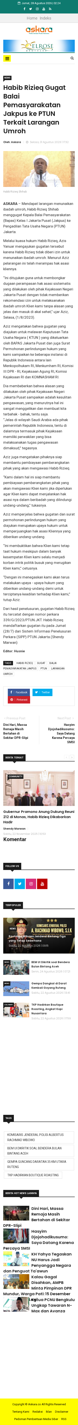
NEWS (7, 78)
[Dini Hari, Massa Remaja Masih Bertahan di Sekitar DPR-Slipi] (16, 1213)
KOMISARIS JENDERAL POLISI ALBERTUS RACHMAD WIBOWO (35, 1137)
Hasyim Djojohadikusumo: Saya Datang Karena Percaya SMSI (38, 1240)
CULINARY (8, 1005)
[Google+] (37, 9)
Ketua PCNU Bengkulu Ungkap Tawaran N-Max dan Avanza (53, 1305)
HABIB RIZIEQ (24, 663)
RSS (64, 1419)
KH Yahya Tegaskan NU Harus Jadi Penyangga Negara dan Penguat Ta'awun (37, 1262)
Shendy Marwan (14, 828)
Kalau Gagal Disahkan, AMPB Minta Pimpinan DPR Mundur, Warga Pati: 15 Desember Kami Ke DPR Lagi (37, 1288)
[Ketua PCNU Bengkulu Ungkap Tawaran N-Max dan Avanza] (16, 1304)
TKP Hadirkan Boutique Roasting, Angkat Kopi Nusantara (47, 1009)
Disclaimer (61, 1411)
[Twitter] (31, 9)
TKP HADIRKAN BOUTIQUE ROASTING (33, 1175)
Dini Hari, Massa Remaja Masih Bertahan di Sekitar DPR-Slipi (36, 1217)
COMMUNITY (15, 776)
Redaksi (37, 1411)
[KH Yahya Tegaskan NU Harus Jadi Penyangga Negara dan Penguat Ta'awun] (16, 1258)
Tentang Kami (20, 1411)
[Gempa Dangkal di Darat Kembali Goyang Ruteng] (16, 988)
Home (32, 18)
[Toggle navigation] (7, 58)
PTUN (44, 668)
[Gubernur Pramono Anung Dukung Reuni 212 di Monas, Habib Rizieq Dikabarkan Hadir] (39, 788)
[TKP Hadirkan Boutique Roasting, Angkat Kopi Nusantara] (16, 1010)
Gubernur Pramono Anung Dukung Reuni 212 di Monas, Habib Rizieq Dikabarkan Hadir (38, 817)
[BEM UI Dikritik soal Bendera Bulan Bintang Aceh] (16, 967)
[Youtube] (44, 9)
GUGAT (41, 663)
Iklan (49, 1411)
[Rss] (50, 9)
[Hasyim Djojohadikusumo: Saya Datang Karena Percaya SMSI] (16, 1236)
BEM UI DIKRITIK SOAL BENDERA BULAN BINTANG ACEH (34, 1151)
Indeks (45, 18)
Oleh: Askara (12, 142)
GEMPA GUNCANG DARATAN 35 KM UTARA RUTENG (36, 1164)
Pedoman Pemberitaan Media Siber (36, 1419)
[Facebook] (25, 9)
